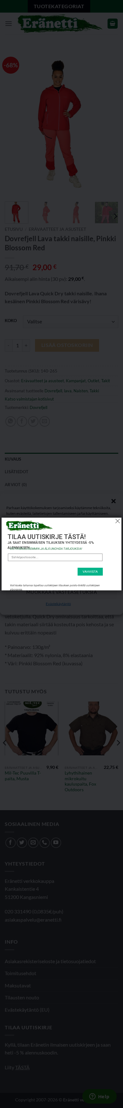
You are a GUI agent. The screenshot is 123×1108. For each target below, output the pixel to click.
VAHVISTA (90, 571)
